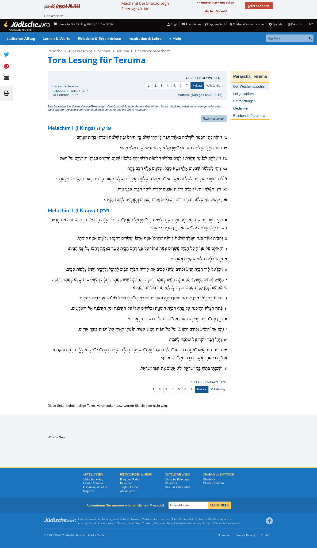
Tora (169, 523)
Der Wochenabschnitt (152, 51)
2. (155, 85)
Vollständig (213, 85)
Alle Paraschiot (80, 51)
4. (168, 85)
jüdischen (205, 523)
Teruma (122, 51)
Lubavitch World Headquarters (213, 519)
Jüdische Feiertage (177, 479)
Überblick (209, 479)
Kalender (126, 483)
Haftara (197, 85)
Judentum (179, 523)
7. (187, 85)
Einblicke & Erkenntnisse (99, 38)
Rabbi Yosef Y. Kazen (140, 523)
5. (174, 85)
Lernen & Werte (56, 38)
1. (149, 85)
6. (181, 85)
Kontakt (266, 535)
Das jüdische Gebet (177, 487)
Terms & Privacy (245, 535)
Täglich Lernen (129, 487)
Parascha (55, 51)
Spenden (278, 24)
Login (174, 24)
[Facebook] (269, 520)
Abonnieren (127, 491)
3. (162, 85)
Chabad (122, 519)
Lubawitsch (134, 519)
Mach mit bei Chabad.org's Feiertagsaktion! (145, 5)
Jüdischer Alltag (21, 38)
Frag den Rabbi (217, 24)
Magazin (88, 491)
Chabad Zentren (213, 483)
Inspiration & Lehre (145, 38)
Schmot (104, 51)
